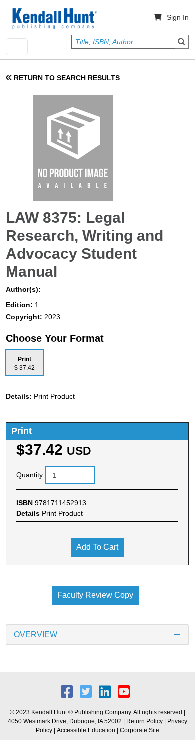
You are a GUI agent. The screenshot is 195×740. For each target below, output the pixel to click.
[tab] (25, 363)
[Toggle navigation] (17, 47)
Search (182, 42)
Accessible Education (86, 730)
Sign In (178, 18)
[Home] (54, 19)
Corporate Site (140, 730)
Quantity (29, 475)
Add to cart (97, 547)
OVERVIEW (36, 634)
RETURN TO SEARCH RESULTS (66, 78)
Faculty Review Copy (96, 595)
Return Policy (144, 721)
